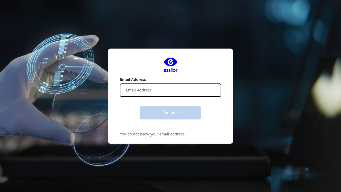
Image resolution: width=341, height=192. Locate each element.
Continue (171, 112)
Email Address (133, 79)
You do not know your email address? (153, 134)
